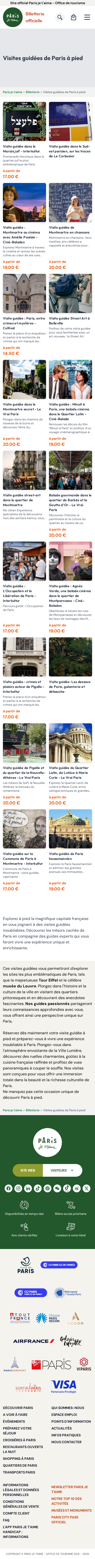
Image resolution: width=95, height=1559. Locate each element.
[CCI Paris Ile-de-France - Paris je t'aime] (59, 1265)
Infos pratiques (66, 1435)
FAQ (6, 1520)
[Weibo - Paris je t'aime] (77, 1188)
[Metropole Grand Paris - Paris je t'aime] (67, 1292)
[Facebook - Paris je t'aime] (8, 1188)
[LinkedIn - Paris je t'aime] (28, 1188)
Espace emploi (64, 1414)
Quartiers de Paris (20, 1465)
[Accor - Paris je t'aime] (76, 1318)
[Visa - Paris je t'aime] (64, 1387)
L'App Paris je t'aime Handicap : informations (20, 1532)
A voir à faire (15, 1414)
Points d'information (71, 1421)
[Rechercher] (60, 17)
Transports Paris (19, 1472)
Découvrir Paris (18, 1408)
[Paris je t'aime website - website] (13, 17)
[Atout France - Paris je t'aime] (20, 1318)
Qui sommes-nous (67, 1408)
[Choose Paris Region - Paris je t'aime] (48, 1318)
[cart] (73, 17)
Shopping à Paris (18, 1458)
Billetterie (32, 92)
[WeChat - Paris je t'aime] (57, 1188)
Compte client (16, 1513)
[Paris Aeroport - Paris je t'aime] (15, 1364)
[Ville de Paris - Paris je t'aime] (25, 1264)
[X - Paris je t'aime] (86, 1188)
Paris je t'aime (12, 92)
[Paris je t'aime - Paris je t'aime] (47, 1142)
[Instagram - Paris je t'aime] (18, 1188)
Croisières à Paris (19, 1440)
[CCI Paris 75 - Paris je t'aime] (31, 1293)
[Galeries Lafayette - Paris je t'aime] (71, 1341)
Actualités (61, 1428)
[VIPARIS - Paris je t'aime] (84, 1364)
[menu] (87, 17)
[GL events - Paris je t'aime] (51, 1364)
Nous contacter (66, 1442)
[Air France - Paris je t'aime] (33, 1341)
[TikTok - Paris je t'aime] (38, 1188)
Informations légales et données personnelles (21, 1490)
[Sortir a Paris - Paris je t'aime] (28, 1387)
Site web (27, 1170)
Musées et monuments (71, 1510)
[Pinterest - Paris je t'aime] (47, 1188)
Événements (14, 1421)
